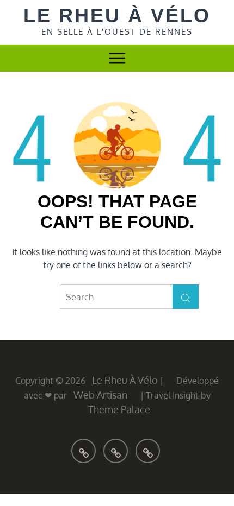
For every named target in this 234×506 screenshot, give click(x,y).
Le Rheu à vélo (117, 15)
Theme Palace (119, 409)
